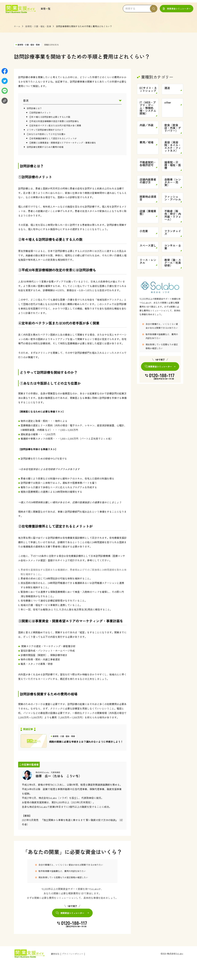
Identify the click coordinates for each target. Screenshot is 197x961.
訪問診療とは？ (34, 108)
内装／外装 (146, 125)
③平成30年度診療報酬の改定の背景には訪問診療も (54, 121)
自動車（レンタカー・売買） (172, 182)
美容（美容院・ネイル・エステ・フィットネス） (172, 146)
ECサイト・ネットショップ (148, 89)
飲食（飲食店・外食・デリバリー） (172, 128)
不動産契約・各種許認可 (148, 163)
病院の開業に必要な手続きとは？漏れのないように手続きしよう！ (86, 741)
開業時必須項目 (148, 198)
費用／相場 (146, 142)
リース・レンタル (148, 261)
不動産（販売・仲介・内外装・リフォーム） (172, 215)
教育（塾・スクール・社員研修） (172, 262)
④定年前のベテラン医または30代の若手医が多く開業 (55, 125)
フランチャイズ (172, 232)
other (167, 102)
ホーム (17, 26)
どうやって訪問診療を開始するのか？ (45, 129)
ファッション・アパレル (172, 198)
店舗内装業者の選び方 (148, 180)
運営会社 (55, 953)
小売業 (144, 231)
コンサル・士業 (172, 246)
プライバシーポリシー (72, 953)
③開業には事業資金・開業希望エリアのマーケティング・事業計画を (62, 142)
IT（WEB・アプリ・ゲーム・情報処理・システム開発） (148, 107)
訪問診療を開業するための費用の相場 (45, 146)
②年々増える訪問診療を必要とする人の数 (49, 116)
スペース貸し (148, 245)
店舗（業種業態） (148, 212)
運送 (167, 88)
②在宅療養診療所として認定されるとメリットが (53, 138)
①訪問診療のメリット (40, 112)
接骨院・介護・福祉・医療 (38, 26)
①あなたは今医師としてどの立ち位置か (46, 134)
